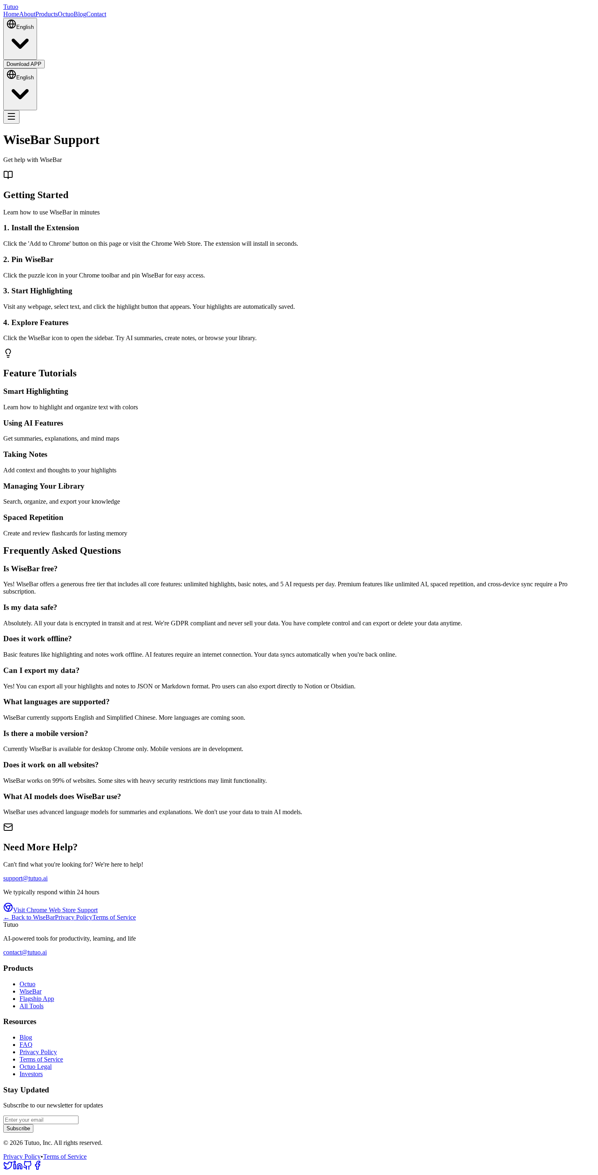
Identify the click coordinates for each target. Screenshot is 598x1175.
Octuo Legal (36, 1066)
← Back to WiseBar (29, 917)
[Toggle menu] (11, 117)
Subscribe (18, 1128)
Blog (80, 14)
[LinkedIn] (18, 1167)
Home (11, 14)
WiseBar (30, 991)
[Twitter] (8, 1167)
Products (46, 14)
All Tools (32, 1005)
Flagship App (37, 998)
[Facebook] (37, 1167)
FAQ (26, 1044)
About (27, 14)
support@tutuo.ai (25, 878)
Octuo (66, 14)
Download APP (24, 64)
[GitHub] (28, 1167)
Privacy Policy (73, 917)
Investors (31, 1073)
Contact (96, 14)
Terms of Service (114, 917)
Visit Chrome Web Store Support (55, 909)
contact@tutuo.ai (25, 952)
